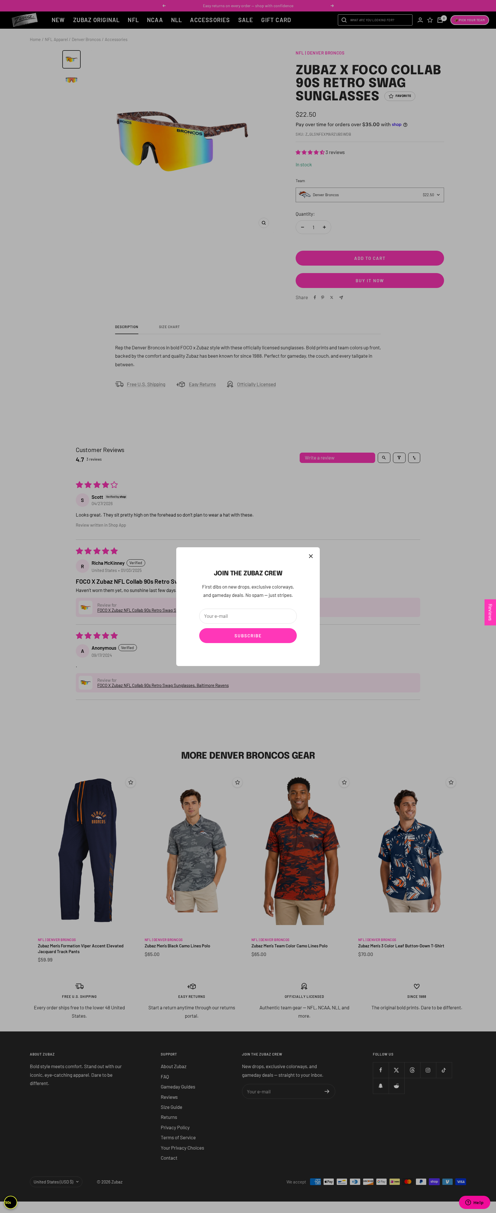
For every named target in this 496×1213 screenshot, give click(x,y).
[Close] (311, 556)
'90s (8, 1202)
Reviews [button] (490, 612)
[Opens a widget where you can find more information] (474, 1203)
